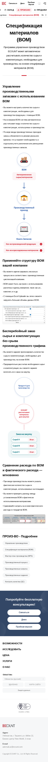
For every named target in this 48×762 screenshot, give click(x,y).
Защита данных (24, 690)
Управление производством (16, 543)
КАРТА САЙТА (34, 685)
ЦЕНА (6, 655)
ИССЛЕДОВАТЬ (12, 649)
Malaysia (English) (12, 640)
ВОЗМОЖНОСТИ (12, 643)
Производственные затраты (16, 569)
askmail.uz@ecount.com (13, 747)
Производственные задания (16, 575)
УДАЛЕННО (13, 685)
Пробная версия (31, 3)
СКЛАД (10, 10)
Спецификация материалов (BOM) (24, 15)
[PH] (4, 3)
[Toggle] (46, 15)
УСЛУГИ (7, 661)
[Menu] (45, 3)
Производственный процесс (16, 562)
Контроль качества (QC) (14, 582)
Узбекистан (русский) (12, 679)
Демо (22, 3)
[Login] (39, 3)
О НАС (6, 667)
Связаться (13, 3)
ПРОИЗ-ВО (25, 10)
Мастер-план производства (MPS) (19, 556)
